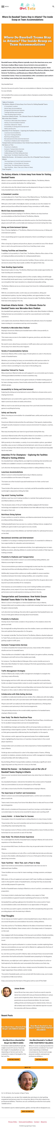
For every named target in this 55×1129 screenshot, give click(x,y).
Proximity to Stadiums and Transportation (16, 140)
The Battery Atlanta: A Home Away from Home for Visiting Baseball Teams (25, 104)
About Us (44, 1122)
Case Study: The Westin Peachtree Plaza (16, 155)
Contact (36, 1122)
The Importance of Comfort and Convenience (17, 161)
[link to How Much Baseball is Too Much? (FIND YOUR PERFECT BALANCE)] (41, 1027)
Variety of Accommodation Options (14, 122)
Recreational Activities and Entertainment (16, 139)
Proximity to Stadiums (10, 147)
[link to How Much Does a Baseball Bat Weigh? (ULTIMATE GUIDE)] (13, 1027)
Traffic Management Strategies (13, 151)
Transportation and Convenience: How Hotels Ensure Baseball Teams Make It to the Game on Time (26, 144)
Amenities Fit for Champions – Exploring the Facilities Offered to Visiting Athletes (26, 130)
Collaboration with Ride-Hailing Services (16, 153)
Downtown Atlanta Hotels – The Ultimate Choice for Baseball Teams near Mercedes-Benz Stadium (24, 117)
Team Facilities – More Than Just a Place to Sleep (18, 167)
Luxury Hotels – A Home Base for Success (16, 163)
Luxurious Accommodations (12, 133)
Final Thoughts (6, 169)
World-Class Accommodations (13, 108)
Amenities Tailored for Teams (13, 124)
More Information (27, 1111)
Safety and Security (10, 128)
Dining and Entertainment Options (14, 110)
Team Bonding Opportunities (12, 114)
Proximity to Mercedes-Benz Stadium (15, 120)
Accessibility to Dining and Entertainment (16, 126)
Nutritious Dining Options (11, 136)
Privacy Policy (12, 1122)
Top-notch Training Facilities (12, 135)
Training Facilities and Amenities (13, 112)
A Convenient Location (11, 106)
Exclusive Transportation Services (14, 149)
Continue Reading (14, 1059)
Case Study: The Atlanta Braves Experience (16, 165)
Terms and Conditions (26, 1122)
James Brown (19, 989)
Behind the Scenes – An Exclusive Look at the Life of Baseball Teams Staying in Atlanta (26, 158)
